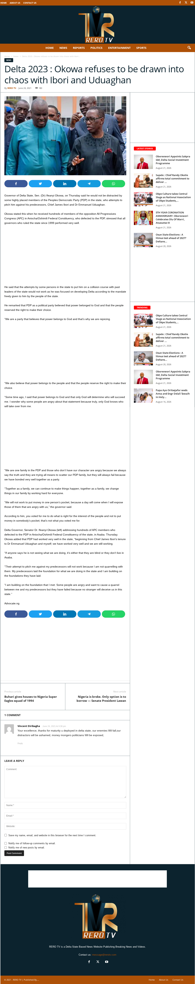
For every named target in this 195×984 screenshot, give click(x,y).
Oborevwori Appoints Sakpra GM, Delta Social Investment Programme (173, 160)
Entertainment (119, 48)
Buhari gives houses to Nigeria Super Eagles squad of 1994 (30, 699)
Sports (141, 48)
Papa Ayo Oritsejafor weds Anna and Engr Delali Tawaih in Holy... (173, 393)
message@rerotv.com (104, 954)
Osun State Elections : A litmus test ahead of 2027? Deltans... (171, 238)
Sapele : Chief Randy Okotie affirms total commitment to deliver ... (172, 178)
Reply (20, 743)
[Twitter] (186, 3)
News (63, 48)
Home (3, 2)
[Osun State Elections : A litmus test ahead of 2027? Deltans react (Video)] (143, 240)
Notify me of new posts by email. (26, 847)
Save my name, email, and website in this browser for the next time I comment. (52, 835)
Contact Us (29, 2)
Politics (96, 48)
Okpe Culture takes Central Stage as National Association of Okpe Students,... (173, 197)
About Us (15, 2)
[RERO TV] (97, 25)
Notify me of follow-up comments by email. (32, 843)
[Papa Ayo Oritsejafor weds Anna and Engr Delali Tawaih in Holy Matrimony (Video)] (143, 395)
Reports (79, 48)
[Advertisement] (65, 256)
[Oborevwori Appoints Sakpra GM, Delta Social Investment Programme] (143, 162)
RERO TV (11, 88)
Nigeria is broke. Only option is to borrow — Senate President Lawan (101, 699)
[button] (189, 48)
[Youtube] (192, 3)
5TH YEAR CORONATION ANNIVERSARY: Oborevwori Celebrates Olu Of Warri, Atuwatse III (172, 217)
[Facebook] (180, 3)
